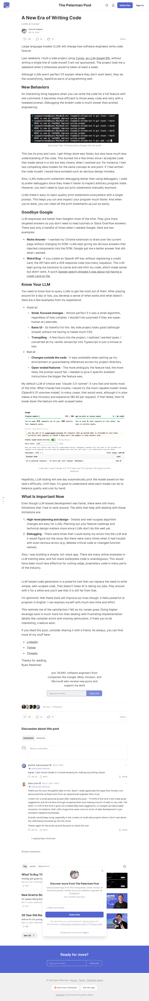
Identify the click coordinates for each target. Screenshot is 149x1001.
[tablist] (34, 738)
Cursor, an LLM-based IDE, (93, 58)
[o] (116, 921)
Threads (32, 653)
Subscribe (125, 5)
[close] (102, 871)
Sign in (140, 5)
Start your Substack (67, 987)
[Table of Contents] (3, 500)
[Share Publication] (113, 5)
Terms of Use (88, 921)
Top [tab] (25, 866)
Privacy (73, 980)
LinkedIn (32, 642)
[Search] (107, 5)
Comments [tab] (28, 738)
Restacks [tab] (41, 738)
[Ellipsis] (126, 765)
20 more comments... (31, 851)
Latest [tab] (33, 866)
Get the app (89, 987)
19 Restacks (57, 707)
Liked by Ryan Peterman (40, 768)
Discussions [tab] (43, 866)
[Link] (17, 87)
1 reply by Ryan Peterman (43, 838)
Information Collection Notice (73, 924)
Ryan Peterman (36, 29)
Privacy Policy (96, 924)
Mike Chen (33, 783)
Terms (82, 980)
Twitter (31, 647)
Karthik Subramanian (38, 765)
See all (27, 935)
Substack (60, 994)
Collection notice (95, 980)
